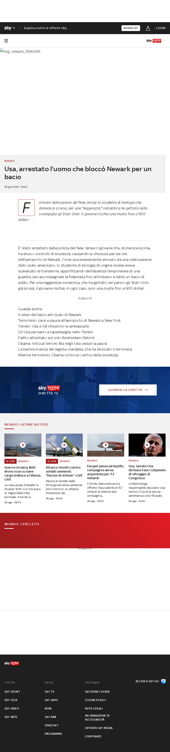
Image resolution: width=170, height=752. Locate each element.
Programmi (53, 733)
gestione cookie (97, 691)
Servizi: (49, 682)
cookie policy (95, 700)
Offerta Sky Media (98, 728)
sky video (11, 708)
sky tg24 (11, 700)
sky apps (51, 700)
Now (48, 708)
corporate (93, 736)
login (161, 28)
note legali (93, 708)
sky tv (49, 691)
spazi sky (51, 725)
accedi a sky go (147, 681)
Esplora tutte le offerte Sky (45, 28)
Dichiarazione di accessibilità (97, 717)
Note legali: (92, 682)
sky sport (12, 691)
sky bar (50, 717)
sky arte (10, 717)
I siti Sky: (9, 682)
